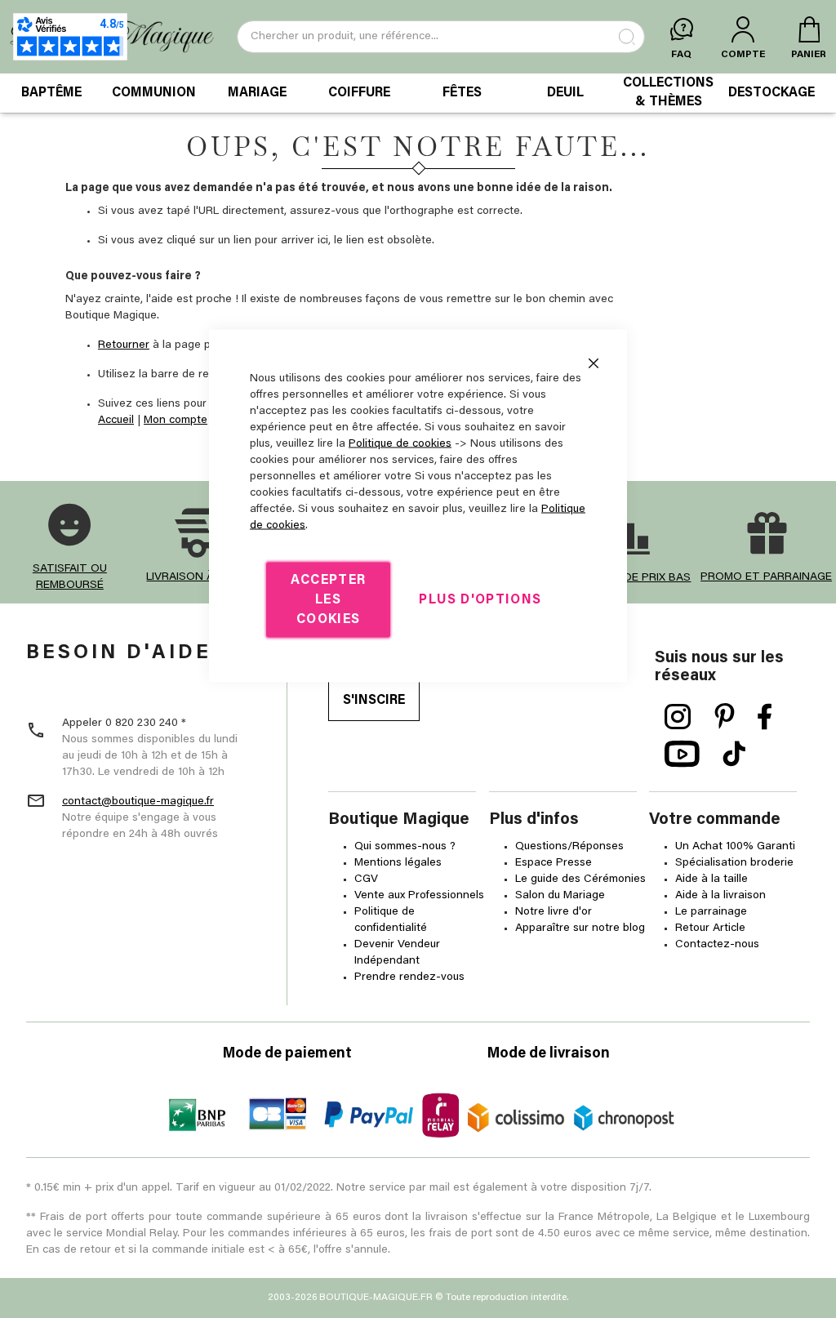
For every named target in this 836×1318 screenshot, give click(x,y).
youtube (682, 754)
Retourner (123, 345)
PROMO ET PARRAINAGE (766, 577)
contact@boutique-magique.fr (138, 802)
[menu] (418, 93)
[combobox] (441, 36)
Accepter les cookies (329, 600)
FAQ (681, 55)
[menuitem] (51, 93)
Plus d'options (480, 600)
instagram (678, 717)
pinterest (725, 717)
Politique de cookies (400, 444)
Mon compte (175, 420)
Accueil (116, 420)
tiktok (734, 754)
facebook (765, 717)
